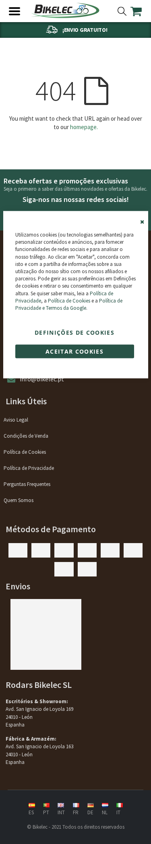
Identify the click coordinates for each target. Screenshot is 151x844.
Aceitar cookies (74, 351)
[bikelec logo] (65, 10)
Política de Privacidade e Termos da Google (68, 304)
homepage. (84, 127)
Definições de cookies (74, 332)
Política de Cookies (69, 300)
